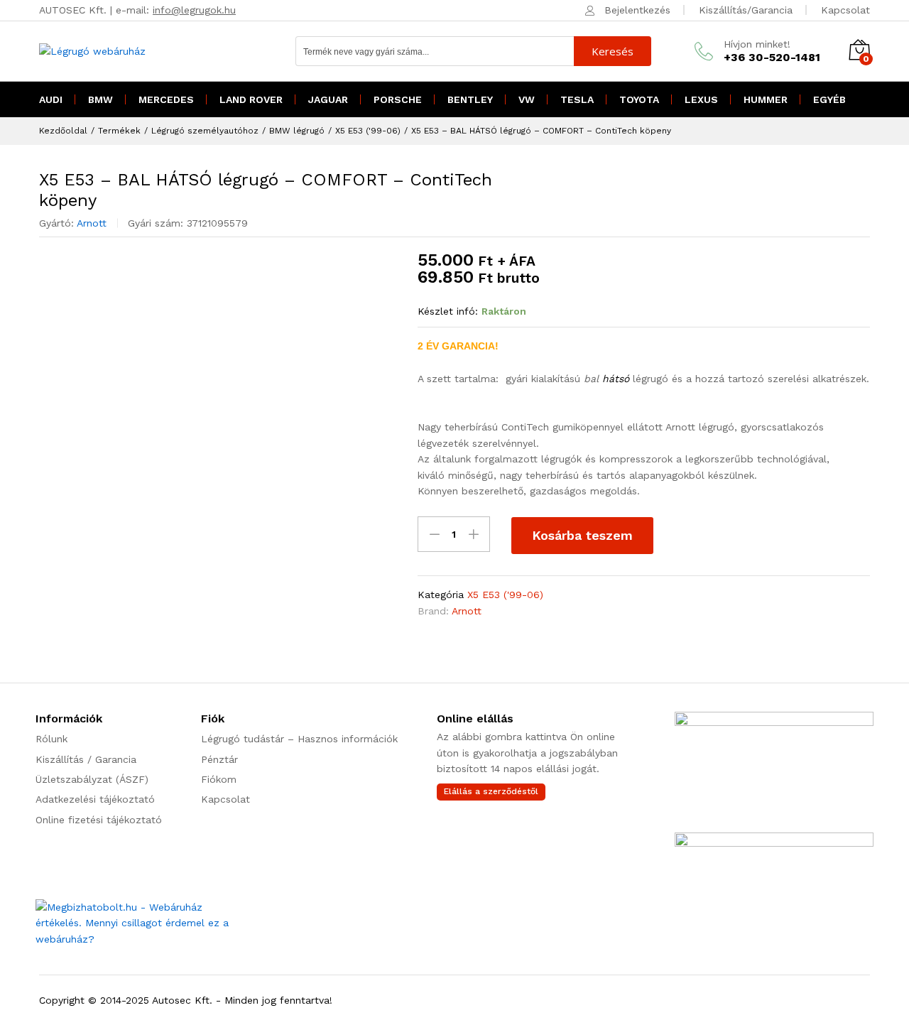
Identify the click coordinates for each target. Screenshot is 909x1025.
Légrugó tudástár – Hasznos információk (299, 738)
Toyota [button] (639, 99)
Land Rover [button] (251, 99)
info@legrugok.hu (194, 10)
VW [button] (526, 99)
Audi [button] (50, 99)
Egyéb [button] (829, 99)
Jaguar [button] (328, 99)
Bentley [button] (470, 99)
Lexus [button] (701, 99)
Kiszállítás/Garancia (746, 10)
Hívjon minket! (757, 44)
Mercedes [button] (166, 99)
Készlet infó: (448, 311)
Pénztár (219, 759)
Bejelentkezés (637, 10)
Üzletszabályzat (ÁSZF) (92, 779)
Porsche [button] (398, 99)
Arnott (92, 223)
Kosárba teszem (582, 535)
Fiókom (218, 779)
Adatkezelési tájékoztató (95, 799)
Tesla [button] (577, 99)
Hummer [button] (766, 99)
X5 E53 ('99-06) (505, 594)
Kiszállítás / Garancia (86, 759)
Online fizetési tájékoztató (99, 819)
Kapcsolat (845, 10)
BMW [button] (100, 99)
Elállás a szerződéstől (491, 791)
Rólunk (51, 738)
